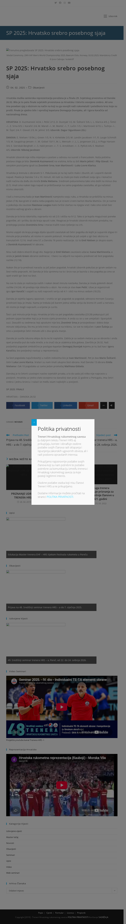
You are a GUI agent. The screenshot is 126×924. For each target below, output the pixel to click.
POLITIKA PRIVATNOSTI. (60, 497)
